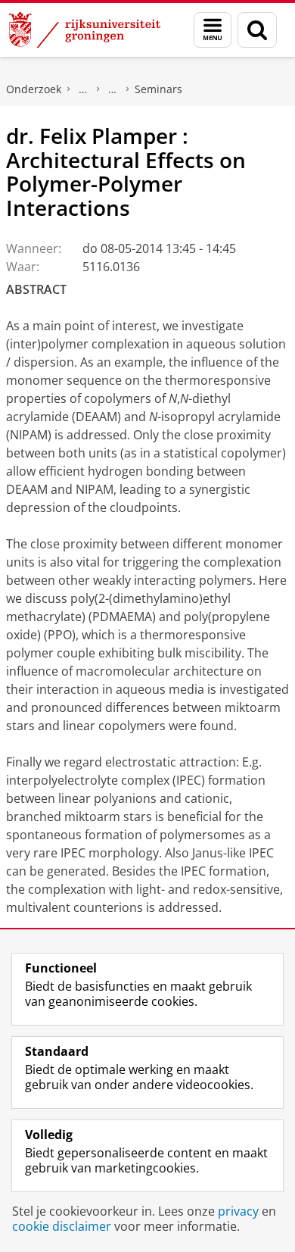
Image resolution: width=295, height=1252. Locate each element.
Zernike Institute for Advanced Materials (83, 89)
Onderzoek (33, 89)
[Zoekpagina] (257, 30)
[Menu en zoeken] (212, 30)
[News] (112, 89)
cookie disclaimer (61, 1226)
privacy (238, 1211)
